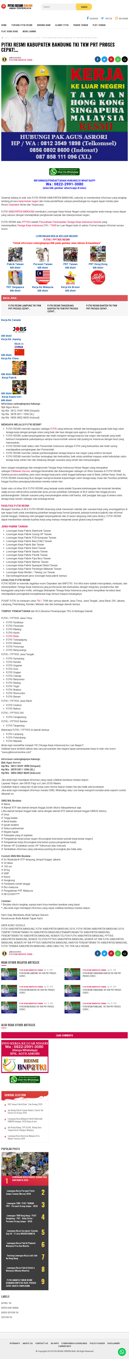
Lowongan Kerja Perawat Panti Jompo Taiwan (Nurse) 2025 (20, 1192)
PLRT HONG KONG (9, 31)
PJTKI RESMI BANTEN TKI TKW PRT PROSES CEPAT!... (37, 991)
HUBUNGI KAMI (43, 25)
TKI (39, 600)
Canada (16, 320)
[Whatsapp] (122, 1352)
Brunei (76, 287)
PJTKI (53, 428)
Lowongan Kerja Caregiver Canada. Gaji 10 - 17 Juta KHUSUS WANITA (22, 1232)
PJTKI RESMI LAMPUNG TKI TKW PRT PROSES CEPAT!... (37, 974)
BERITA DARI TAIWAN (9, 1307)
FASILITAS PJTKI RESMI (15, 505)
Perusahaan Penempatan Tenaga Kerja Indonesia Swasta (70, 221)
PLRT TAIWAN (99, 25)
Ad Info (55, 1343)
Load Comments (64, 1035)
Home (4, 25)
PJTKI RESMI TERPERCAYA (64, 1351)
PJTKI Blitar (12, 636)
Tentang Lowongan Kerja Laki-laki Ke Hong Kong (21, 1257)
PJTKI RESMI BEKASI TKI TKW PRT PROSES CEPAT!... (36, 1008)
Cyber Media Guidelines (74, 1343)
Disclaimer (113, 1343)
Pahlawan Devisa (20, 471)
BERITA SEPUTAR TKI (9, 1312)
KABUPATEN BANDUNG (21, 211)
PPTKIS (26, 221)
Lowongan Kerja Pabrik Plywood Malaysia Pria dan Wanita (20, 1244)
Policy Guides (97, 1343)
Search (84, 6)
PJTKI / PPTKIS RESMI (57, 239)
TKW (53, 225)
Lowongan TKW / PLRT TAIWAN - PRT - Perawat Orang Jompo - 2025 (22, 1204)
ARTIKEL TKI (6, 1303)
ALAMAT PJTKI (62, 25)
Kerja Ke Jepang (11, 339)
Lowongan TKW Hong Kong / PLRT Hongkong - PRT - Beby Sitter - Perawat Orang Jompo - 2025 (21, 1218)
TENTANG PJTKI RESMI (21, 25)
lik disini (15, 267)
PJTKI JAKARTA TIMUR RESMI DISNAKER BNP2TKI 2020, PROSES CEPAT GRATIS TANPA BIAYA (21, 1283)
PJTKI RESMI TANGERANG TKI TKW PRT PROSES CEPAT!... (102, 991)
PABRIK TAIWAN (80, 25)
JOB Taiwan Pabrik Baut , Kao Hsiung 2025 (25, 1104)
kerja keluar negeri (29, 201)
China (15, 358)
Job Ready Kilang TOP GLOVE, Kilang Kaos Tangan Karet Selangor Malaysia (25, 1128)
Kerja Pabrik (9, 377)
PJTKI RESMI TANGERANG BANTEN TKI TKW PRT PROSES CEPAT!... (62, 308)
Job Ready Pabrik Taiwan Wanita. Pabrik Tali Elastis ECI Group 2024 (25, 1111)
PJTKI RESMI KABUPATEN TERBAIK (20, 60)
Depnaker (14, 204)
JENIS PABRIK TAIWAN (14, 526)
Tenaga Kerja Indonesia (30, 225)
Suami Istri (15, 396)
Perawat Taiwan (42, 264)
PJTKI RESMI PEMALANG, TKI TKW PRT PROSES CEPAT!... (102, 1008)
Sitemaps (15, 1343)
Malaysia (48, 287)
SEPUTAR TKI (6, 1317)
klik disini (43, 290)
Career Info (64, 1346)
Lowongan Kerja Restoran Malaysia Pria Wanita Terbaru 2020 (23, 1137)
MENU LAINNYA (29, 31)
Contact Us (41, 1343)
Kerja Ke (6, 320)
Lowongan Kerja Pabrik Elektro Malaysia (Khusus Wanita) (20, 1269)
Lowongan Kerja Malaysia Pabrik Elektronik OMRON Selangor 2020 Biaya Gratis (25, 1120)
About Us (27, 1343)
